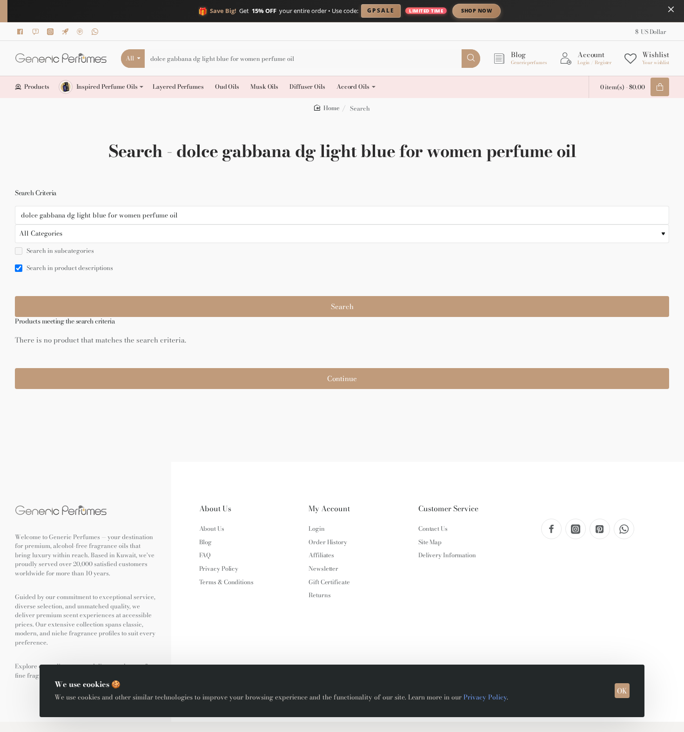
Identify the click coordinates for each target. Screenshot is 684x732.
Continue (342, 378)
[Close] (671, 9)
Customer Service (448, 509)
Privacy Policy (485, 697)
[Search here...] (471, 58)
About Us (215, 509)
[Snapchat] (37, 31)
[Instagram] (52, 31)
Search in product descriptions (69, 268)
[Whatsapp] (96, 31)
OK (622, 691)
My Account (329, 509)
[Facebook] (22, 31)
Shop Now (476, 10)
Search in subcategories (59, 251)
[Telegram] (67, 31)
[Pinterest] (81, 31)
